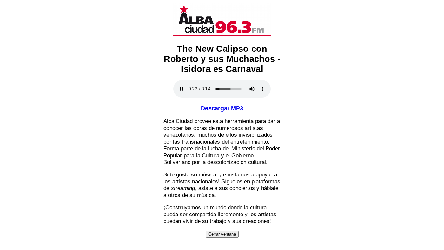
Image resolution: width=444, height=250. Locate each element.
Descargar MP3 (222, 108)
